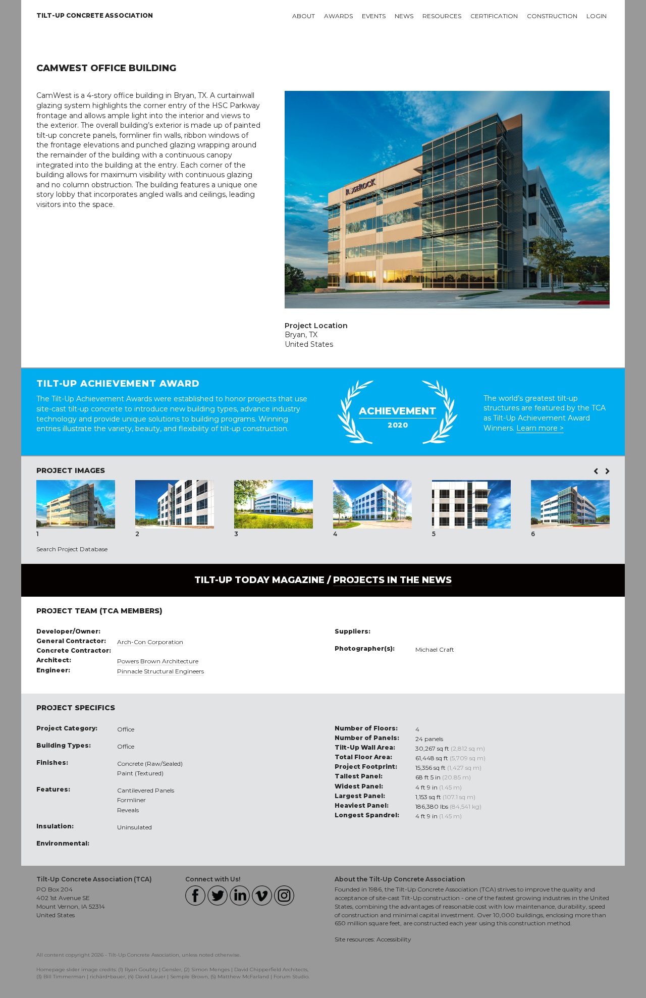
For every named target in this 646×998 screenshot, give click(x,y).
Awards (338, 16)
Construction (552, 16)
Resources (441, 16)
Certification (494, 16)
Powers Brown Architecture (157, 661)
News (404, 16)
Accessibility (393, 939)
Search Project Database (71, 549)
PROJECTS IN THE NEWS (392, 580)
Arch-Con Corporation (150, 642)
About (303, 16)
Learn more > (540, 428)
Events (374, 16)
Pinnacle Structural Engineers (160, 671)
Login (596, 16)
